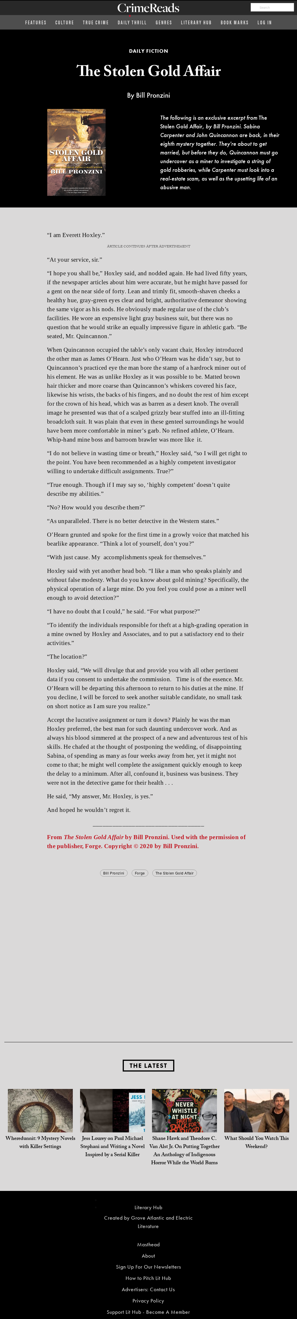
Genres (164, 22)
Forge (140, 872)
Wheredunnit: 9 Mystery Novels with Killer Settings (40, 1143)
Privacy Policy (148, 1300)
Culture (64, 22)
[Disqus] (148, 950)
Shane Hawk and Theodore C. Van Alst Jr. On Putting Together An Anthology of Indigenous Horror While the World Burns (184, 1151)
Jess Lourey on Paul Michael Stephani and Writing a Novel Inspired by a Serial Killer (112, 1147)
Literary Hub (196, 22)
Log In (265, 22)
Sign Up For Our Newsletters (148, 1266)
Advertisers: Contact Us (148, 1289)
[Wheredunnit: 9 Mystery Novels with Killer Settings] (40, 1120)
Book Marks (235, 22)
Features (36, 22)
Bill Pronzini (113, 872)
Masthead (148, 1244)
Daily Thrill (132, 22)
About (148, 1255)
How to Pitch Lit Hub (148, 1278)
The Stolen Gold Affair (174, 872)
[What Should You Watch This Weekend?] (256, 1120)
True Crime (96, 22)
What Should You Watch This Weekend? (256, 1143)
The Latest (148, 1065)
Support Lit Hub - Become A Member (148, 1312)
